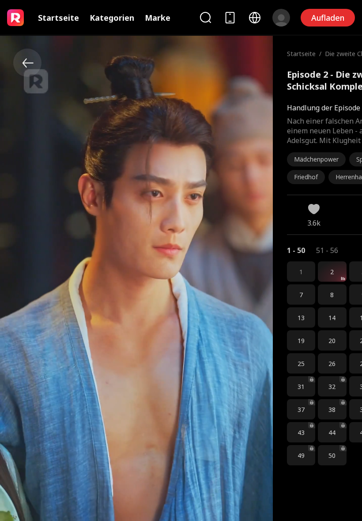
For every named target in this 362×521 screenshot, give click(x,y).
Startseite (58, 17)
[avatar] (281, 17)
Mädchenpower (316, 159)
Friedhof (306, 177)
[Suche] (205, 17)
